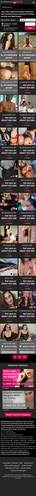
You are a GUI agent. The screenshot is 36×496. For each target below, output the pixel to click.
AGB (20, 463)
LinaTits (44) (27, 278)
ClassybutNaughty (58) (8, 311)
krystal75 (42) (9, 180)
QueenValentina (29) (9, 147)
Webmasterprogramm (12, 465)
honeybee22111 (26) (27, 82)
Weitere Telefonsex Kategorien (18, 415)
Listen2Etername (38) (27, 311)
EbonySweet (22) (9, 115)
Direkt (23, 20)
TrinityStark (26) (9, 245)
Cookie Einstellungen (18, 470)
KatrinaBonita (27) (9, 52)
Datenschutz (28, 463)
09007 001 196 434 (16, 383)
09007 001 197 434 (16, 405)
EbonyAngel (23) (27, 180)
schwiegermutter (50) (9, 82)
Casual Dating (26, 468)
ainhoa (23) (9, 278)
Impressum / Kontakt (10, 463)
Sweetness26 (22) (27, 213)
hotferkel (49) (27, 245)
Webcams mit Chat (12, 468)
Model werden (27, 465)
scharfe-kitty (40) (8, 343)
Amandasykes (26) (27, 343)
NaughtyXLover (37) (27, 115)
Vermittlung (30, 20)
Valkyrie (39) (27, 52)
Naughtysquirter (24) (27, 147)
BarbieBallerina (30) (9, 213)
